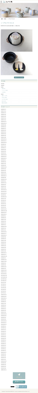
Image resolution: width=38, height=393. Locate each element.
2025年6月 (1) (3, 128)
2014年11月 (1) (3, 322)
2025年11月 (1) (3, 121)
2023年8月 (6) (3, 161)
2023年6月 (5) (3, 165)
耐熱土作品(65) (4, 102)
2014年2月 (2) (3, 338)
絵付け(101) (4, 101)
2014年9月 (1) (3, 326)
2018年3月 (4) (3, 268)
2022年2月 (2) (3, 186)
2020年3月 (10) (3, 226)
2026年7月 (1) (3, 111)
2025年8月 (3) (3, 126)
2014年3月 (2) (3, 336)
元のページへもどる (19, 77)
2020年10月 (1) (3, 214)
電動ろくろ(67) (4, 95)
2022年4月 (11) (3, 182)
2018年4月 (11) (3, 266)
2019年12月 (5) (3, 231)
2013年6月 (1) (3, 343)
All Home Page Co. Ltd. (25, 391)
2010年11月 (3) (3, 361)
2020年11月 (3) (3, 212)
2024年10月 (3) (3, 142)
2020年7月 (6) (3, 219)
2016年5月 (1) (3, 306)
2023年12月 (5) (3, 154)
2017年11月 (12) (4, 275)
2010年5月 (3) (3, 364)
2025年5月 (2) (3, 130)
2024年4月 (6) (3, 149)
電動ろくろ (14, 25)
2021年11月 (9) (3, 191)
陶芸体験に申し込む (19, 382)
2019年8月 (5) (3, 238)
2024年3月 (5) (3, 151)
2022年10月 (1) (3, 175)
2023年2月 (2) (3, 170)
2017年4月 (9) (3, 287)
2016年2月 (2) (3, 310)
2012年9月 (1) (3, 348)
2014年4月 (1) (3, 334)
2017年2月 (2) (3, 291)
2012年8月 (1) (3, 350)
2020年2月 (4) (3, 228)
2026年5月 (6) (3, 114)
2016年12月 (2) (3, 294)
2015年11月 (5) (3, 315)
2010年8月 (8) (3, 362)
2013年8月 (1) (3, 341)
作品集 (3, 81)
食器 (10, 25)
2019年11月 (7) (3, 233)
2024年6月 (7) (3, 147)
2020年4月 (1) (3, 224)
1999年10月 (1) (3, 369)
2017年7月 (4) (3, 282)
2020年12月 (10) (4, 210)
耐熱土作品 (18, 25)
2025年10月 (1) (3, 123)
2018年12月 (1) (3, 252)
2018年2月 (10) (3, 270)
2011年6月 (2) (3, 354)
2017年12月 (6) (3, 273)
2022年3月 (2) (3, 184)
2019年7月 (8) (3, 240)
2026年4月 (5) (3, 116)
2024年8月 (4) (3, 144)
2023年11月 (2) (3, 156)
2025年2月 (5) (3, 135)
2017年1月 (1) (3, 292)
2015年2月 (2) (3, 319)
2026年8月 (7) (3, 109)
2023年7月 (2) (3, 163)
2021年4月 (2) (3, 203)
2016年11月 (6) (3, 296)
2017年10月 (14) (4, 277)
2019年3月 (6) (3, 247)
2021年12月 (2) (3, 189)
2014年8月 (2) (3, 327)
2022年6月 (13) (3, 179)
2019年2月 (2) (3, 249)
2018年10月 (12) (4, 256)
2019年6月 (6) (3, 242)
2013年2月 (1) (3, 347)
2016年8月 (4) (3, 301)
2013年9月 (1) (3, 340)
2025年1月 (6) (3, 137)
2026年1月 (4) (3, 119)
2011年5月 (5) (3, 355)
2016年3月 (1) (3, 308)
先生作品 (8, 25)
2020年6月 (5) (3, 221)
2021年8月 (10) (3, 196)
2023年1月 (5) (3, 172)
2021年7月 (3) (3, 198)
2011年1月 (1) (3, 359)
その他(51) (4, 92)
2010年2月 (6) (3, 368)
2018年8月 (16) (3, 259)
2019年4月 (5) (3, 245)
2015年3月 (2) (3, 317)
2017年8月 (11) (3, 280)
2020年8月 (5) (3, 217)
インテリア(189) (5, 90)
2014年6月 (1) (3, 331)
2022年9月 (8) (3, 177)
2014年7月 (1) (3, 329)
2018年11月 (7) (3, 254)
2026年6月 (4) (3, 112)
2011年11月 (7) (3, 352)
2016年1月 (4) (3, 312)
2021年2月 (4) (3, 207)
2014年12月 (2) (3, 320)
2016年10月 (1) (3, 298)
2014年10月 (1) (3, 324)
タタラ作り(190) (5, 99)
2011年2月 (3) (3, 357)
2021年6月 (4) (3, 200)
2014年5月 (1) (3, 333)
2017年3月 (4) (3, 289)
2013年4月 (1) (3, 345)
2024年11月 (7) (3, 140)
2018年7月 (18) (3, 261)
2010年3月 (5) (3, 366)
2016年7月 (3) (3, 303)
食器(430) (3, 88)
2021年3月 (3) (3, 205)
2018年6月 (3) (3, 263)
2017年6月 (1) (3, 284)
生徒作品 (2, 85)
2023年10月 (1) (3, 158)
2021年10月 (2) (3, 193)
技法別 (2, 94)
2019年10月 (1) (3, 235)
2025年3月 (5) (3, 133)
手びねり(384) (4, 97)
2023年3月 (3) (3, 168)
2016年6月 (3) (3, 305)
